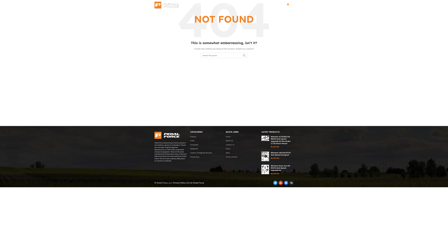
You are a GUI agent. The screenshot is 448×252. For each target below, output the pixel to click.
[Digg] (291, 183)
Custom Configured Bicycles (201, 153)
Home (228, 137)
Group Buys (194, 157)
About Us (229, 141)
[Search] (277, 5)
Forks (192, 141)
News (228, 149)
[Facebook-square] (286, 183)
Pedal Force (198, 183)
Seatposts (194, 149)
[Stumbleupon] (281, 183)
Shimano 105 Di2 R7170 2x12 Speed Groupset (281, 154)
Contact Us (230, 145)
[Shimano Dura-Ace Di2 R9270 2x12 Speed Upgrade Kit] (265, 170)
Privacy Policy (179, 183)
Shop (228, 153)
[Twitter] (275, 183)
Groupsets (194, 145)
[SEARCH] (244, 55)
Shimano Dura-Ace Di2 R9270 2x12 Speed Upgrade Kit (280, 168)
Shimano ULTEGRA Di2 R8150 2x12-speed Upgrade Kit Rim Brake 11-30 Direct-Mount (280, 140)
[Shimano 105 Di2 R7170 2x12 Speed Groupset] (265, 156)
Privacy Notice (231, 157)
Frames (193, 137)
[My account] (282, 5)
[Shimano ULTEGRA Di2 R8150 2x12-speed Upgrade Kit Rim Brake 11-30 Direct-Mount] (265, 142)
